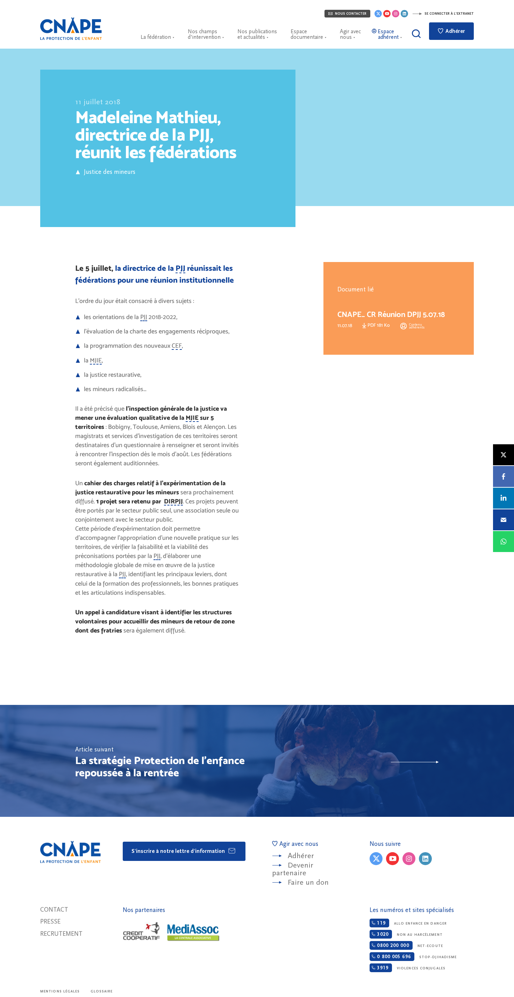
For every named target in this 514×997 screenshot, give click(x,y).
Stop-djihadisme (416, 957)
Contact (54, 909)
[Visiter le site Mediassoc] (193, 933)
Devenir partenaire (292, 869)
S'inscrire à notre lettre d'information (178, 851)
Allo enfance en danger (411, 923)
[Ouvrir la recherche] (416, 34)
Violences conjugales (410, 968)
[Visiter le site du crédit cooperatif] (141, 932)
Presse (50, 921)
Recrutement (61, 934)
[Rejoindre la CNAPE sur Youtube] (387, 13)
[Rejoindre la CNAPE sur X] (378, 13)
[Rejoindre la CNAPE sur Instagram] (395, 13)
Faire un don (308, 882)
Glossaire (102, 991)
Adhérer (454, 31)
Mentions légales (60, 991)
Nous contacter (350, 14)
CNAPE (71, 28)
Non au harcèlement (408, 934)
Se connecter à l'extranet (448, 14)
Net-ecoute (409, 945)
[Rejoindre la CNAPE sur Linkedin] (404, 13)
